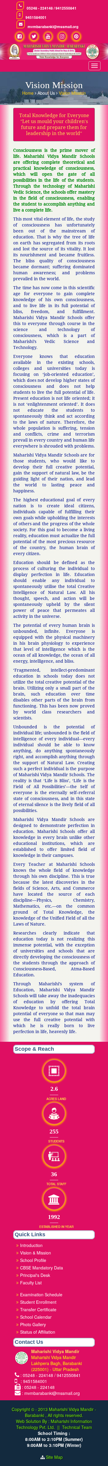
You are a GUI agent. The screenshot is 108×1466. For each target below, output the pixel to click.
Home (28, 93)
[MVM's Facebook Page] (19, 36)
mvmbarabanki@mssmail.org (53, 26)
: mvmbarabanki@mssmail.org (51, 1393)
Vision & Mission (35, 1253)
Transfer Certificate (38, 1309)
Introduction (31, 1245)
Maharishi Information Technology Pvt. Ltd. (54, 1424)
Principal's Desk (35, 1275)
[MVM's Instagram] (62, 36)
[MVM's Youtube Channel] (48, 36)
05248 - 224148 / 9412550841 (51, 8)
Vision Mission (72, 93)
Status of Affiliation (37, 1332)
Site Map (57, 1457)
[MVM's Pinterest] (76, 36)
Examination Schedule (41, 1295)
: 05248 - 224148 (38, 1387)
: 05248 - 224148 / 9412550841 (50, 1375)
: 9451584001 (32, 1381)
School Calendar (36, 1317)
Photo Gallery (33, 1324)
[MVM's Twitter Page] (34, 36)
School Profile (33, 1260)
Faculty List (31, 1283)
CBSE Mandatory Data (41, 1268)
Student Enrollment (38, 1302)
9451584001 (36, 17)
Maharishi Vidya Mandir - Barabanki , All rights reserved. (60, 1412)
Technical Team (77, 1427)
